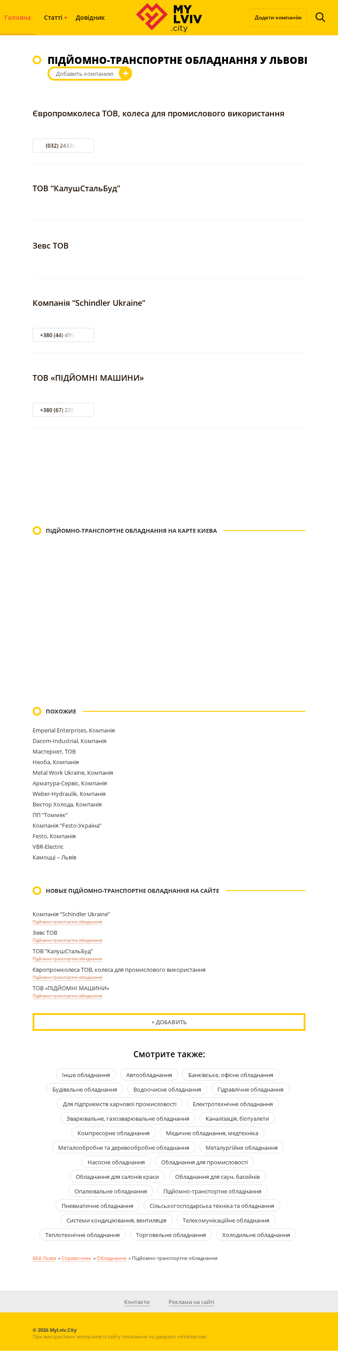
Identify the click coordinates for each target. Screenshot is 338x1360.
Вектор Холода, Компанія (67, 804)
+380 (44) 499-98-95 (65, 335)
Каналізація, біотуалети (237, 1118)
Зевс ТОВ (51, 245)
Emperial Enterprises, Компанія (74, 730)
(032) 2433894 (63, 145)
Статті (53, 17)
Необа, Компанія (56, 762)
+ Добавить (169, 1022)
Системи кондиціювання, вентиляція (116, 1220)
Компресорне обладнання (113, 1133)
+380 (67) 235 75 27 (64, 410)
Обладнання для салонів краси (117, 1177)
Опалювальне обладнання (110, 1191)
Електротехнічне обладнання (233, 1104)
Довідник (90, 17)
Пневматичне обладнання (97, 1206)
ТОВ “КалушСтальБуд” (76, 188)
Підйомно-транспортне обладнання (67, 922)
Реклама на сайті (191, 1302)
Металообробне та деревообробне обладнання (123, 1148)
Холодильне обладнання (256, 1235)
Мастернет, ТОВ (54, 751)
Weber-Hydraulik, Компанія (69, 794)
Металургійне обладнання (242, 1148)
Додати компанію (278, 17)
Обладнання (111, 1258)
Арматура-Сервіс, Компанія (70, 783)
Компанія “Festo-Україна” (67, 825)
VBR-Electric (48, 847)
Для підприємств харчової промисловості (119, 1104)
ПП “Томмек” (50, 815)
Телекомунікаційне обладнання (226, 1220)
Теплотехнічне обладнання (82, 1235)
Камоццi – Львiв (54, 857)
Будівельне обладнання (84, 1089)
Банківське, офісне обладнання (230, 1075)
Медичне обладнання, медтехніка (212, 1133)
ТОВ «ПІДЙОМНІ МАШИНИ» (88, 377)
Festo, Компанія (54, 836)
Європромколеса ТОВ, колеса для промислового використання (158, 113)
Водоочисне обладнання (167, 1089)
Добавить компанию (85, 74)
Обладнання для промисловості (204, 1162)
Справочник (76, 1258)
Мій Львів (44, 1258)
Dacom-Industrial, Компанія (70, 741)
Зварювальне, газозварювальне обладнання (127, 1118)
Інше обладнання (86, 1075)
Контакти (137, 1302)
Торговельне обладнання (171, 1235)
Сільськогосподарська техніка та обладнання (212, 1206)
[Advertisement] (169, 477)
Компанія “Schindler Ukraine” (89, 302)
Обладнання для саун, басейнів (217, 1177)
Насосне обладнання (116, 1162)
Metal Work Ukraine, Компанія (73, 773)
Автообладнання (149, 1075)
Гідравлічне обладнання (250, 1089)
